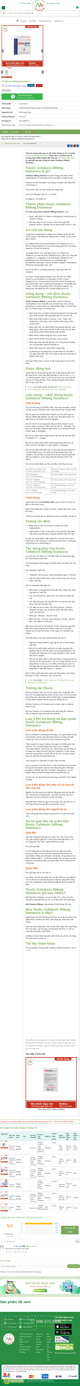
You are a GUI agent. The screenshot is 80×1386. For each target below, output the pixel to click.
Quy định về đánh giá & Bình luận (25, 1348)
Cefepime (55, 1206)
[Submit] (4, 13)
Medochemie (34, 1208)
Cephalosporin (59, 21)
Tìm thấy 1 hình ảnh (35, 1054)
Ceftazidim (55, 1169)
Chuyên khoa (38, 1345)
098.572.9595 (26, 3)
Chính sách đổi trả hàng (25, 1338)
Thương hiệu (49, 1353)
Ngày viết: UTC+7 (18, 139)
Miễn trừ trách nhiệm (24, 1343)
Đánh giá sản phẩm (70, 1230)
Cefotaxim (55, 1157)
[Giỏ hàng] (77, 8)
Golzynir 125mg (11, 1185)
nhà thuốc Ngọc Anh (66, 158)
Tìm (77, 1241)
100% (56, 1223)
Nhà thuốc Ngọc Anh (12, 143)
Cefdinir (54, 1181)
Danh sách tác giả (39, 1351)
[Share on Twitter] (71, 146)
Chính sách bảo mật (26, 1334)
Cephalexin (23, 104)
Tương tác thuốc (39, 688)
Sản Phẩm (32, 21)
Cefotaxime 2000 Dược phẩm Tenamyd (13, 1161)
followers (12, 1323)
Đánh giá (29, 132)
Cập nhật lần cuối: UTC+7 (21, 136)
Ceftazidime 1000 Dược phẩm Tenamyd (13, 1173)
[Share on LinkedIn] (77, 146)
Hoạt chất (48, 1358)
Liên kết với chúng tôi (11, 1316)
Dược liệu (48, 1348)
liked (10, 1319)
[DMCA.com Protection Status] (64, 1347)
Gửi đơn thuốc (38, 1338)
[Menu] (3, 7)
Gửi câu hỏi (73, 1266)
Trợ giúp (39, 1342)
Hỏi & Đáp (16, 132)
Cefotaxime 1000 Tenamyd (13, 1197)
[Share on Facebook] (68, 146)
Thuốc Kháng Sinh (45, 21)
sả (68, 153)
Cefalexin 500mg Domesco (37, 156)
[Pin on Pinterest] (74, 146)
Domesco (22, 117)
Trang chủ (22, 21)
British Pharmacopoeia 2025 (65, 1353)
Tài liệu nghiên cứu (49, 1341)
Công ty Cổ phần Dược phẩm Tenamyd (33, 1161)
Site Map (22, 1352)
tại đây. (28, 950)
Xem (32, 85)
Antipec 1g (11, 1208)
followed (12, 1327)
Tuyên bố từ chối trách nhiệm (64, 1122)
